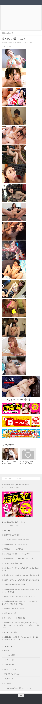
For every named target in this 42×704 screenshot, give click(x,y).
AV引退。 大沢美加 (10, 632)
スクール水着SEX (9, 655)
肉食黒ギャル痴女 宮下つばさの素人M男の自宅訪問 (21, 575)
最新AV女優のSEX (7, 33)
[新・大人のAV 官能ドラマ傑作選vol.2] (28, 454)
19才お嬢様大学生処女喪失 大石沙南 (16, 540)
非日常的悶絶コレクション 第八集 (15, 544)
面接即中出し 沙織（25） (12, 535)
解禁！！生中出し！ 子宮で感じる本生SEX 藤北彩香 (21, 580)
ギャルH (6, 650)
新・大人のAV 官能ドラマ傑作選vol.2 (26, 462)
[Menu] (39, 2)
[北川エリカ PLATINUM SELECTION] (10, 454)
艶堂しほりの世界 (10, 613)
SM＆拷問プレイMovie (11, 674)
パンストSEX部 (9, 660)
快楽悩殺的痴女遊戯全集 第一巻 (14, 585)
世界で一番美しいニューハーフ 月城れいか (18, 559)
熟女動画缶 (7, 683)
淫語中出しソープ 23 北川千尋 (14, 608)
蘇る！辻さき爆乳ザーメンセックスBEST (18, 554)
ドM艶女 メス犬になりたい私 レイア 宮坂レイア (20, 597)
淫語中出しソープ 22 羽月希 (13, 549)
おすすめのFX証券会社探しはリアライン (17, 688)
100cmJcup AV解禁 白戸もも (13, 563)
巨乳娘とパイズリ (10, 669)
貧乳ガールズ (8, 679)
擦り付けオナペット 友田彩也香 (14, 618)
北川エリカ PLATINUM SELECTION (9, 462)
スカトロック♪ (9, 664)
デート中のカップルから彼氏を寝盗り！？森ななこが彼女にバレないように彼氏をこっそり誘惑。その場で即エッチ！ (20, 625)
